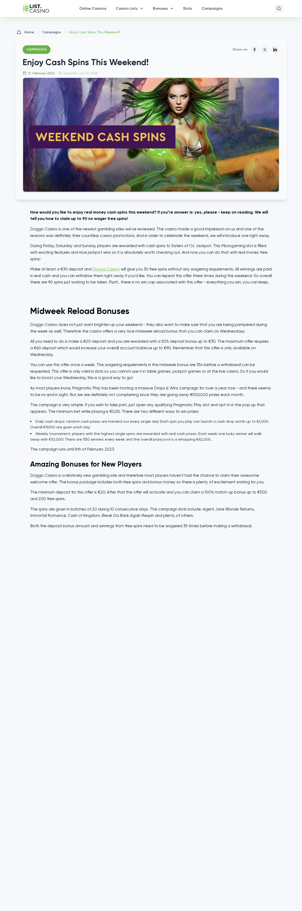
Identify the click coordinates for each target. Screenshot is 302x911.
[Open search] (279, 8)
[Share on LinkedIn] (275, 49)
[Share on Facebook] (254, 49)
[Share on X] (264, 49)
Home (29, 32)
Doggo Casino (106, 269)
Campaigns (51, 32)
